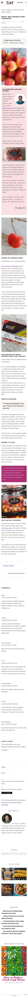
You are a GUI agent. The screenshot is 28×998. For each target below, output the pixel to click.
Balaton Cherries (9, 565)
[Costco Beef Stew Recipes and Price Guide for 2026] (20, 890)
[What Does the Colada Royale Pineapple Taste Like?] (7, 874)
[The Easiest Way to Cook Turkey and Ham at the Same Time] (7, 890)
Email (3, 773)
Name (3, 767)
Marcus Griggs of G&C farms (10, 266)
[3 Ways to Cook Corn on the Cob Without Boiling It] (20, 874)
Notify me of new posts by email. (11, 789)
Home (3, 10)
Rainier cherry (7, 108)
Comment (5, 750)
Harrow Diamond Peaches (16, 573)
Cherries (9, 10)
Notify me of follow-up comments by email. (12, 782)
